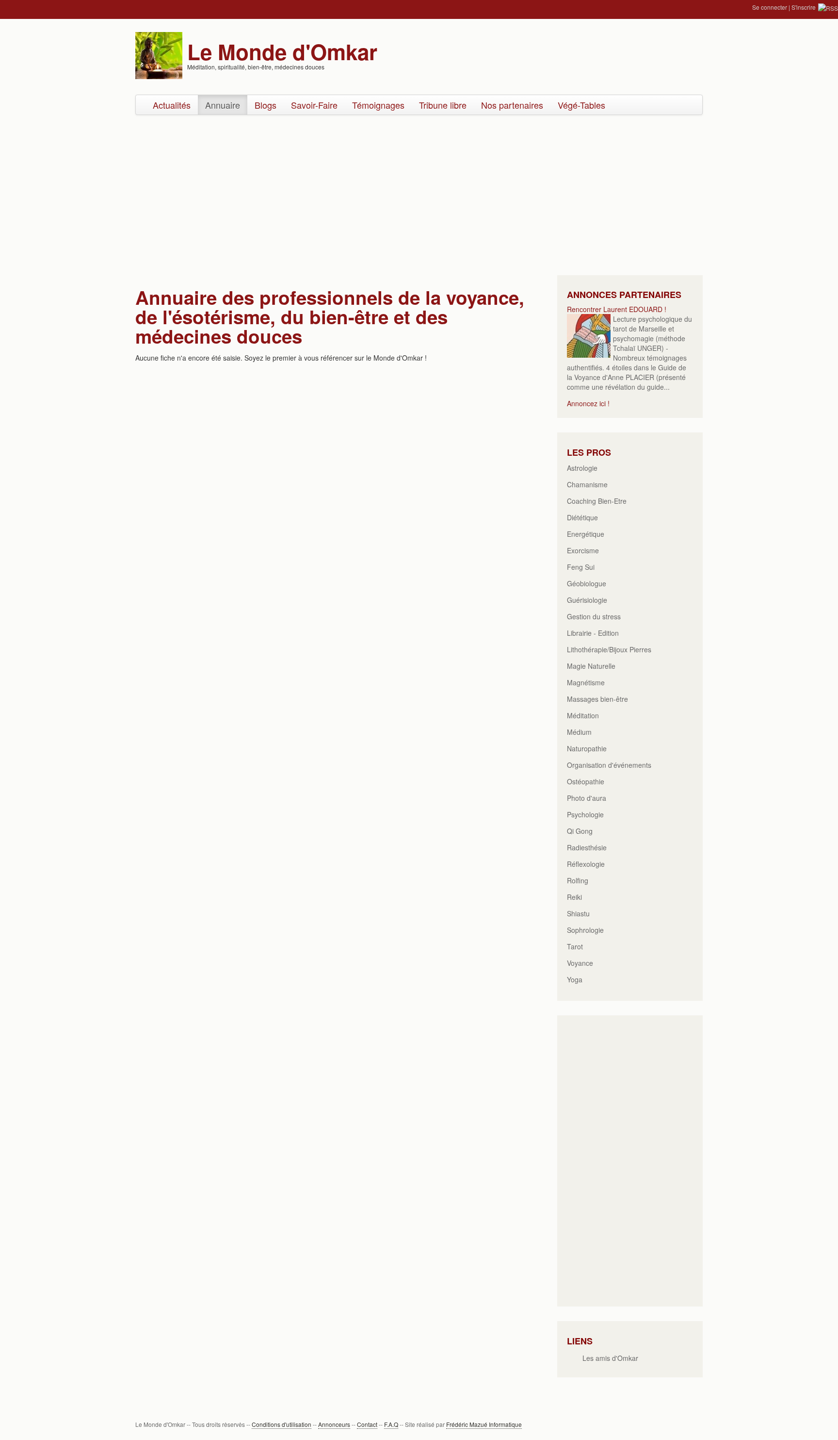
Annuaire (222, 105)
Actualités (172, 105)
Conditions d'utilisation (281, 1424)
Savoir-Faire (314, 105)
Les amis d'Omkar (610, 1358)
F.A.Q (391, 1424)
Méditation (583, 715)
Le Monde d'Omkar (282, 51)
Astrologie (582, 468)
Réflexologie (586, 864)
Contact (367, 1424)
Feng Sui (581, 567)
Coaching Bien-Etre (597, 501)
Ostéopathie (585, 781)
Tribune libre (443, 105)
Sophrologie (585, 930)
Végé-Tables (581, 105)
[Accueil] (158, 54)
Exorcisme (583, 550)
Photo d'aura (586, 798)
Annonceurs (334, 1424)
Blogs (265, 105)
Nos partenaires (512, 105)
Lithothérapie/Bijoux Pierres (609, 649)
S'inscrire (803, 7)
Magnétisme (586, 682)
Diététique (582, 517)
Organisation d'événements (609, 765)
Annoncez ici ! (588, 403)
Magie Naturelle (591, 666)
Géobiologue (586, 583)
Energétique (585, 534)
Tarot (575, 946)
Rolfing (577, 880)
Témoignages (378, 105)
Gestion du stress (594, 616)
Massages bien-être (597, 699)
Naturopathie (587, 748)
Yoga (574, 979)
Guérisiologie (587, 600)
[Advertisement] (419, 193)
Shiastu (578, 913)
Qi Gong (580, 831)
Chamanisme (587, 484)
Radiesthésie (587, 847)
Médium (579, 732)
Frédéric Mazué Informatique (484, 1424)
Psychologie (585, 814)
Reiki (574, 897)
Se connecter (769, 7)
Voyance (580, 963)
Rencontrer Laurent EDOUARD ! (616, 309)
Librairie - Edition (593, 633)
